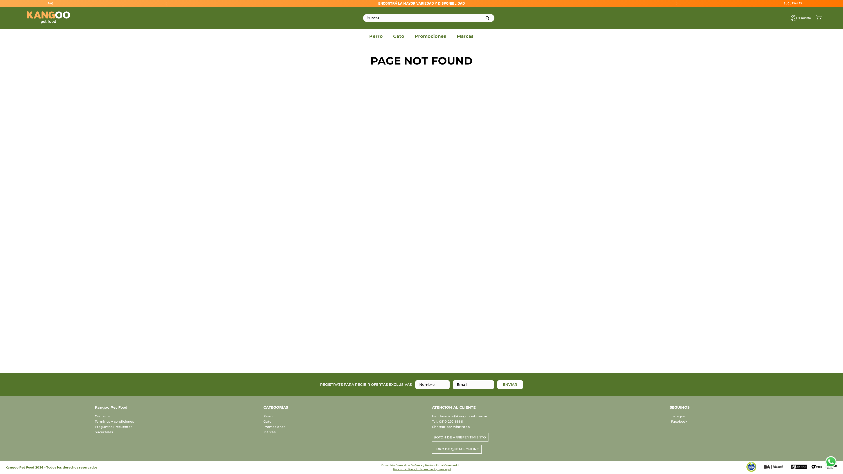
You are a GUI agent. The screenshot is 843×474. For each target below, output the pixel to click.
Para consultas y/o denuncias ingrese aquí (422, 469)
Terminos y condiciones (114, 422)
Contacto (102, 416)
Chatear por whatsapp (451, 427)
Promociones (274, 427)
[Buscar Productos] (488, 18)
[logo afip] (799, 470)
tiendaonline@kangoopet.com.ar (459, 416)
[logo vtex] (816, 469)
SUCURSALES (793, 3)
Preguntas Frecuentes (113, 427)
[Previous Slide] (166, 3)
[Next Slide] (676, 3)
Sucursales (104, 432)
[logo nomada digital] (832, 471)
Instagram (679, 416)
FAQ (50, 3)
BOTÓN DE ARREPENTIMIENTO (460, 437)
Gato (267, 422)
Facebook (679, 422)
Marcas (269, 432)
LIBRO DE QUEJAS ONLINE (456, 449)
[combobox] (429, 18)
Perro (268, 416)
